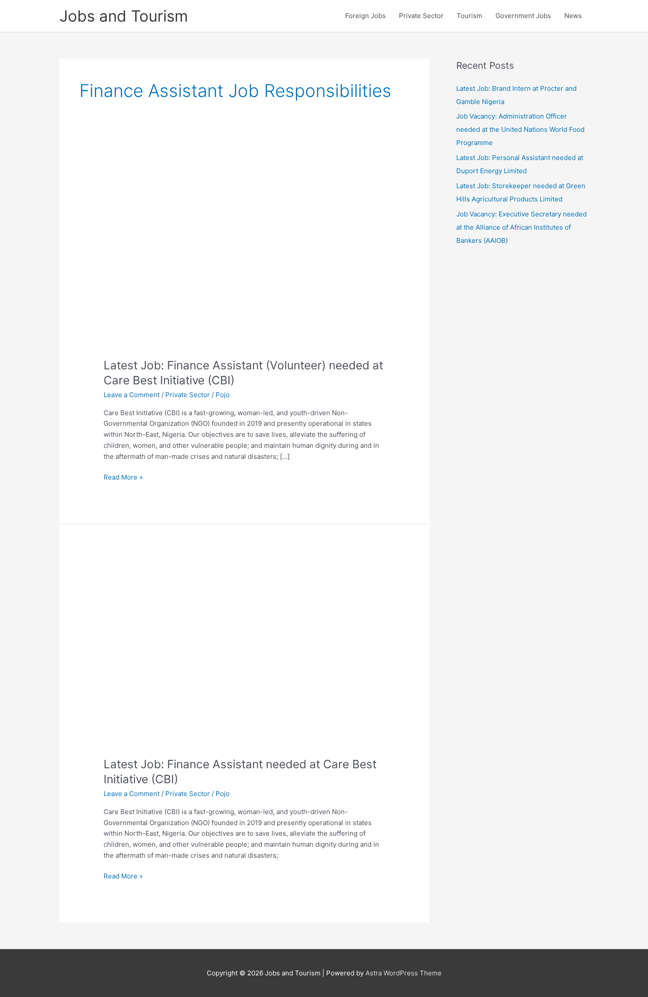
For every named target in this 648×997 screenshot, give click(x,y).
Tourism (469, 15)
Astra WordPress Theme (403, 973)
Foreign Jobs (365, 15)
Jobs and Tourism (124, 16)
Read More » (123, 477)
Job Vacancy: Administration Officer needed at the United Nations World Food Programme (520, 129)
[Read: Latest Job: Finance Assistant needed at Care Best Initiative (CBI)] (245, 652)
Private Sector (421, 15)
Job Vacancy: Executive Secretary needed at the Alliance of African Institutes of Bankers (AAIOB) (521, 227)
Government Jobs (523, 15)
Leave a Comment (132, 395)
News (573, 15)
